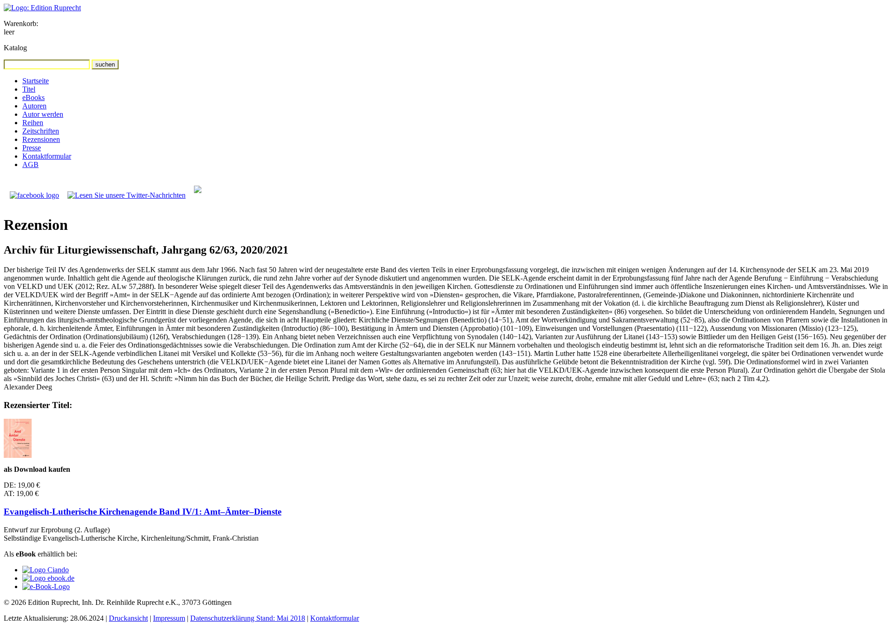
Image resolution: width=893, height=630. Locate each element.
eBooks (33, 97)
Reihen (32, 123)
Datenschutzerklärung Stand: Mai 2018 (247, 618)
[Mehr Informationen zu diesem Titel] (18, 455)
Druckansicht (128, 618)
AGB (30, 164)
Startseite (35, 81)
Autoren (34, 106)
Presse (31, 148)
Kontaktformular (46, 156)
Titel (28, 89)
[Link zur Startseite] (42, 8)
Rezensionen (41, 139)
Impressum (169, 618)
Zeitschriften (40, 131)
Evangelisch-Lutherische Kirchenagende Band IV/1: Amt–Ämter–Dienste (142, 511)
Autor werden (42, 114)
